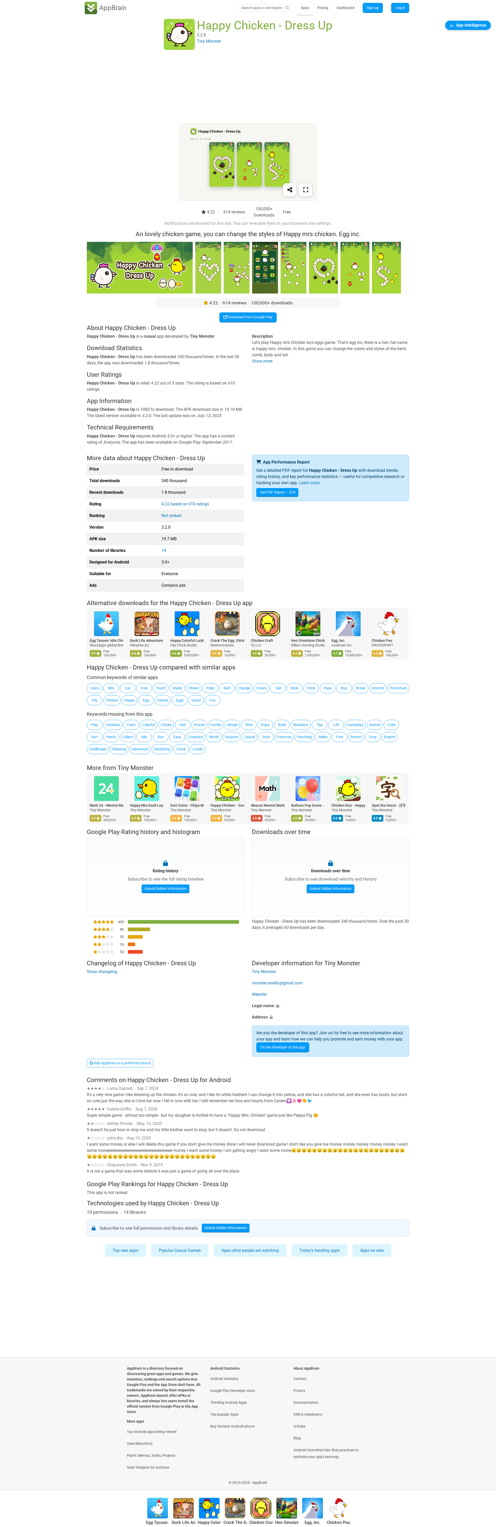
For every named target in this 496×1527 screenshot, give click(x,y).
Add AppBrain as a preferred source (122, 1063)
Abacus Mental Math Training (267, 805)
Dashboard (345, 8)
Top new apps (125, 1250)
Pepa (210, 688)
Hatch (111, 737)
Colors (261, 688)
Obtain (193, 688)
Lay (128, 688)
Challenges (98, 749)
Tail (278, 688)
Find (339, 737)
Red (227, 688)
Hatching (304, 737)
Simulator (300, 725)
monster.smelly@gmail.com (277, 983)
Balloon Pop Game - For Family (308, 805)
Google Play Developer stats (232, 1391)
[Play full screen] (305, 190)
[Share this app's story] (289, 190)
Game (196, 700)
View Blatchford (139, 1443)
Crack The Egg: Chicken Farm (227, 641)
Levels (198, 749)
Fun (213, 700)
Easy (177, 737)
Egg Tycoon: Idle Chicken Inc (106, 641)
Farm (131, 725)
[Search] (287, 8)
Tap (320, 725)
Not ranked (171, 515)
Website (259, 994)
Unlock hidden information (165, 888)
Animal (374, 725)
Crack (181, 749)
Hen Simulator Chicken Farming (308, 641)
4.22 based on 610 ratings (185, 504)
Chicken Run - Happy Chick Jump (348, 805)
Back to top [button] (483, 1479)
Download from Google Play (250, 317)
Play (94, 725)
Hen (183, 725)
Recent (356, 737)
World (214, 737)
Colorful (148, 725)
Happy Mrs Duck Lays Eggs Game (147, 805)
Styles (177, 688)
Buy (344, 688)
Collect (127, 737)
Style (294, 688)
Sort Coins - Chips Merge (187, 805)
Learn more (309, 482)
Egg (146, 700)
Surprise (231, 737)
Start (266, 737)
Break (360, 688)
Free (144, 688)
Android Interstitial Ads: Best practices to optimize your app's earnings (326, 1453)
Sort (94, 737)
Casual (249, 737)
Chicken (112, 700)
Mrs (111, 688)
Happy (129, 700)
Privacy (299, 1391)
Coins (94, 688)
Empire (389, 737)
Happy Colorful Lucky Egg (187, 641)
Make (323, 737)
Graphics (195, 737)
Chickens (113, 725)
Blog (297, 1438)
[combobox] (261, 8)
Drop (373, 737)
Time (249, 725)
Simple (232, 725)
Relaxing (119, 749)
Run (161, 737)
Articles (299, 1426)
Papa (327, 688)
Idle (144, 737)
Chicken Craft (262, 641)
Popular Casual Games (180, 1250)
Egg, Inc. (338, 641)
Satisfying (162, 749)
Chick (311, 688)
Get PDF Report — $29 (278, 492)
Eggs (180, 700)
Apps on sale (372, 1250)
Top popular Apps (224, 1414)
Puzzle (199, 725)
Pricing (322, 8)
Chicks (166, 725)
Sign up (373, 8)
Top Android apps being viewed (151, 1432)
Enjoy (265, 725)
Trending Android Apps (228, 1402)
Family (216, 725)
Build (282, 725)
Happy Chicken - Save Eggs (227, 805)
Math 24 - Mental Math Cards (106, 805)
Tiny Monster (135, 768)
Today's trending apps (319, 1250)
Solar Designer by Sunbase (148, 1467)
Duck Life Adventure (146, 641)
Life (336, 725)
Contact (299, 1379)
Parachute (398, 688)
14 (163, 550)
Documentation (305, 1402)
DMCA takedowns (307, 1414)
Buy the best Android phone (232, 1426)
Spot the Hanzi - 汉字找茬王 (388, 805)
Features (284, 737)
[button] (330, 1006)
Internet (378, 688)
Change (244, 688)
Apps (305, 8)
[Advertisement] (242, 87)
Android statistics (224, 1379)
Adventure (140, 749)
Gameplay (355, 725)
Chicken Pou (382, 641)
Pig (94, 700)
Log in (400, 8)
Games (162, 700)
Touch (161, 688)
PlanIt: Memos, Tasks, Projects (151, 1455)
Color (391, 725)
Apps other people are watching (250, 1250)
